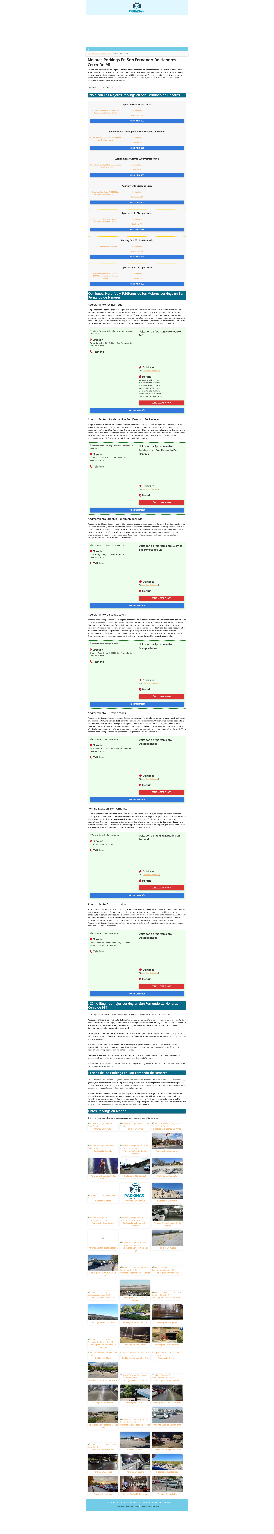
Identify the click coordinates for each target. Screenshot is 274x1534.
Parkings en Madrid (106, 54)
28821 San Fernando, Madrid (106, 246)
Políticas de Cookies (146, 1506)
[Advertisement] (137, 31)
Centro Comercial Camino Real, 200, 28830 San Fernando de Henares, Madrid (106, 276)
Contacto (156, 1506)
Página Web (137, 110)
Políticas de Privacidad (132, 1506)
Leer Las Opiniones (151, 371)
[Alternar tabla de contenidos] (116, 88)
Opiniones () (137, 115)
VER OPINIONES (137, 121)
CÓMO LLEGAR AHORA (161, 403)
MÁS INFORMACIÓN (137, 410)
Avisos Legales (119, 1506)
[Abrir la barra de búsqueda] (89, 49)
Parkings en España (93, 54)
